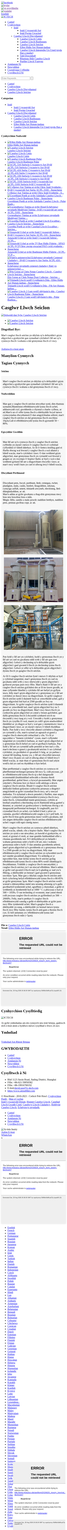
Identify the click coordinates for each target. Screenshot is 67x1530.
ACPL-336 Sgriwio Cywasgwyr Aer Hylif (28, 178)
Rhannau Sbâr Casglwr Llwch (35, 58)
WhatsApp (6, 1135)
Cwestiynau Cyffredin (18, 70)
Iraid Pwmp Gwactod (30, 33)
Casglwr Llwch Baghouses (33, 41)
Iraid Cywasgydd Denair (13, 1101)
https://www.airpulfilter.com (21, 1091)
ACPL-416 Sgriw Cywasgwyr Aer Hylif (27, 173)
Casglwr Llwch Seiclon (31, 44)
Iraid (16, 27)
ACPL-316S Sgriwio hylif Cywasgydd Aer (28, 184)
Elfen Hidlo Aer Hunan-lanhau (35, 47)
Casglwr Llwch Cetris (31, 39)
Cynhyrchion (13, 24)
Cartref (10, 22)
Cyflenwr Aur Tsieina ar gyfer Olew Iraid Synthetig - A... (35, 192)
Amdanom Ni (14, 64)
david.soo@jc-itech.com (26, 1088)
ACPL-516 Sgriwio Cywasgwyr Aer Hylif (28, 167)
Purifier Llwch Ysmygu (31, 61)
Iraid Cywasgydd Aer (30, 30)
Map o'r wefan (16, 1099)
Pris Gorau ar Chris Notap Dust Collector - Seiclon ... (33, 277)
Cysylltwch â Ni (15, 72)
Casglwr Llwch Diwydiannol (28, 36)
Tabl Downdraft (28, 55)
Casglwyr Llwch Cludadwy (36, 1104)
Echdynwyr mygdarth (28, 1107)
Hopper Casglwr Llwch (38, 1101)
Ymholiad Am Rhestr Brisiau (15, 1042)
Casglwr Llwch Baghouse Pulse (23, 161)
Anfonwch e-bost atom (12, 349)
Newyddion (13, 67)
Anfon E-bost (8, 1132)
